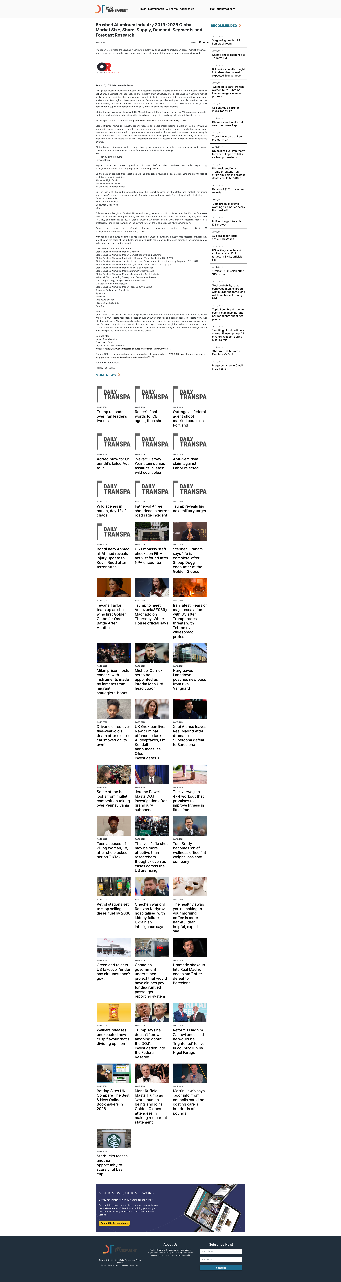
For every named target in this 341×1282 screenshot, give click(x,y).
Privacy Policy (113, 1265)
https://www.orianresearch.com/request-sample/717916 (158, 120)
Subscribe (221, 1267)
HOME (142, 9)
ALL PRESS (172, 9)
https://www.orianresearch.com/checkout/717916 (120, 231)
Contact (124, 1265)
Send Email (107, 342)
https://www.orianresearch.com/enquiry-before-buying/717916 (127, 168)
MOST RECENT (156, 9)
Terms (103, 1265)
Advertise (134, 1265)
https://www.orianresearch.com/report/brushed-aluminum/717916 (138, 348)
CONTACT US (187, 9)
